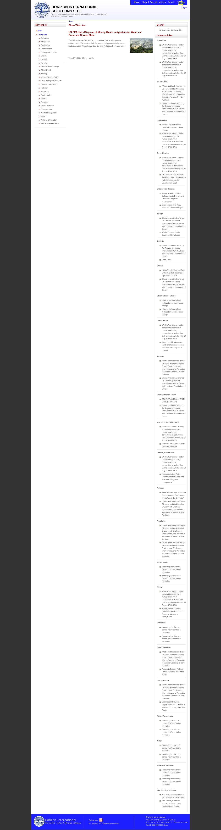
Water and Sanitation (49, 120)
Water (43, 116)
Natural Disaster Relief (49, 77)
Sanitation (44, 102)
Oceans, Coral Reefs (49, 84)
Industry (44, 74)
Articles (162, 2)
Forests (44, 63)
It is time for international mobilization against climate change (172, 127)
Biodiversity (45, 45)
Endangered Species (49, 52)
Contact (153, 2)
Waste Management (48, 113)
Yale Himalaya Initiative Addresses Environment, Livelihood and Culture (171, 803)
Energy (43, 56)
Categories (42, 34)
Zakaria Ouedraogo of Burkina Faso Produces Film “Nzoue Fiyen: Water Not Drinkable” (174, 495)
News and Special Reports (51, 81)
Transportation (46, 109)
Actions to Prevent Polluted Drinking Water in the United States (173, 671)
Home (136, 2)
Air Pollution (45, 42)
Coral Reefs (166, 260)
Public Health (46, 95)
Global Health (46, 70)
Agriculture (45, 38)
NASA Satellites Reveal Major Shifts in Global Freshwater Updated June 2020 (173, 273)
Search (171, 2)
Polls (40, 31)
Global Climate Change (50, 66)
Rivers (43, 99)
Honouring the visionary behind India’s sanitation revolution (171, 569)
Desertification (46, 49)
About (144, 2)
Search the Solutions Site (172, 30)
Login (184, 7)
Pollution (44, 88)
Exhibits (44, 59)
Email (166, 825)
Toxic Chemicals (47, 106)
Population (45, 91)
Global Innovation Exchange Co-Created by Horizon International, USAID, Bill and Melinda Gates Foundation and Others (174, 108)
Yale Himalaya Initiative (50, 123)
